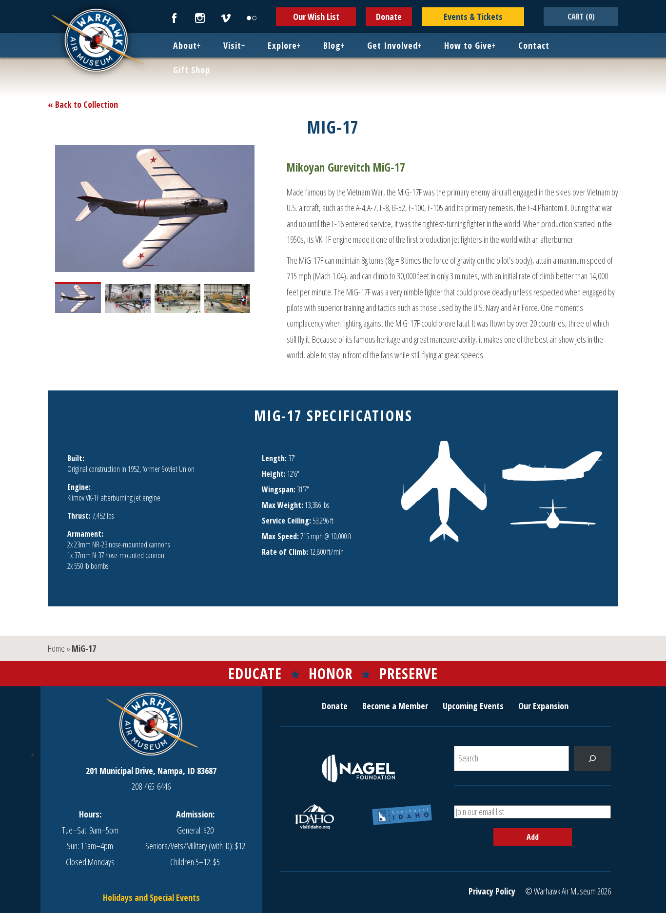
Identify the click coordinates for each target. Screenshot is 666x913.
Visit (232, 45)
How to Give (468, 45)
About (185, 45)
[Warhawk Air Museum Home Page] (96, 71)
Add (533, 837)
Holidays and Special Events (151, 897)
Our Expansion (543, 706)
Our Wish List (316, 16)
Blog (332, 45)
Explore (282, 45)
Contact (533, 45)
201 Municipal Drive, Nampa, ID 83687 (151, 771)
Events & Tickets (473, 16)
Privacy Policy (492, 891)
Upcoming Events (473, 706)
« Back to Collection (83, 104)
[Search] (592, 758)
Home (56, 648)
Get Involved (392, 45)
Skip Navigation (12, 2)
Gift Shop (191, 70)
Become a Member (395, 706)
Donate (389, 16)
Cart (581, 16)
